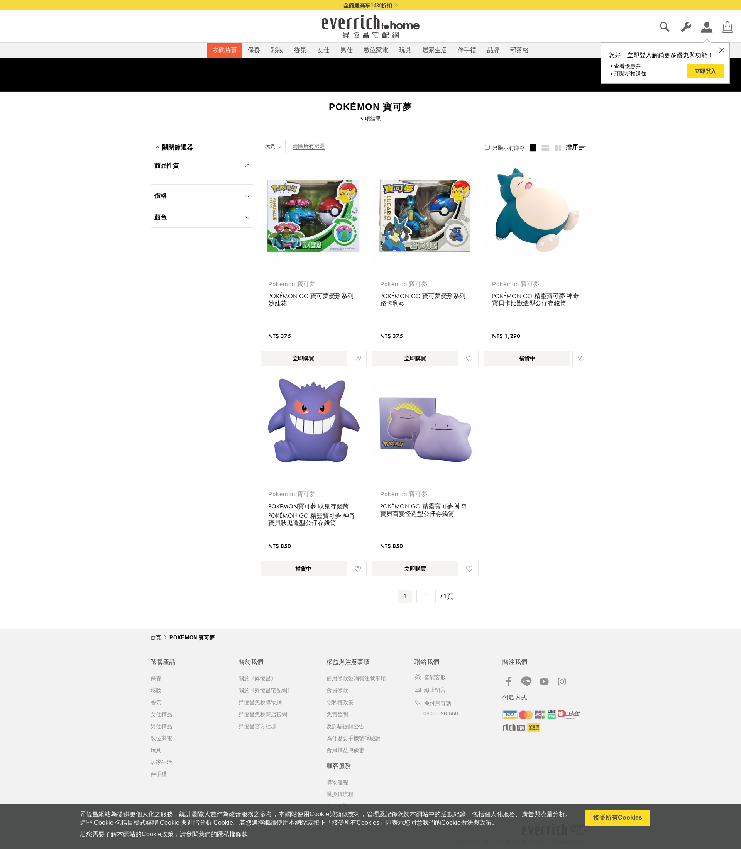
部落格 (519, 50)
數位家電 (376, 50)
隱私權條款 (232, 834)
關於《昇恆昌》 (257, 678)
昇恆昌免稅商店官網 (263, 714)
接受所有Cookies (617, 817)
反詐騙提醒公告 (345, 726)
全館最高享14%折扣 (367, 5)
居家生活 (434, 50)
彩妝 (277, 50)
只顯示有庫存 (508, 148)
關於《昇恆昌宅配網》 (266, 690)
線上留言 (435, 690)
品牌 (493, 50)
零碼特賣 (224, 50)
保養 (254, 50)
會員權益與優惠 (345, 750)
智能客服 (435, 677)
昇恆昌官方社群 (257, 726)
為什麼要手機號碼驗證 (354, 738)
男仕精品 (161, 726)
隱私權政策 (340, 702)
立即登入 (705, 71)
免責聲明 (337, 714)
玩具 (405, 50)
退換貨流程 (340, 794)
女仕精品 (161, 714)
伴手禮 (467, 50)
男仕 (346, 50)
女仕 (323, 50)
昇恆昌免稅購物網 (260, 702)
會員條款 (337, 690)
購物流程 (337, 782)
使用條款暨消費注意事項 (356, 678)
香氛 (300, 50)
